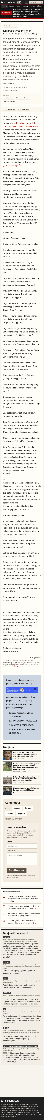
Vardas (9, 841)
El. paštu (26, 98)
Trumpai (11, 6)
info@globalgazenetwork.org (14, 1112)
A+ (19, 109)
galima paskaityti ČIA (12, 165)
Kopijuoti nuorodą (9, 102)
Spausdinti (25, 109)
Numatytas (11, 109)
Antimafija (25, 6)
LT (26, 2)
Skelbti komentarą (16, 870)
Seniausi (28, 808)
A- (5, 109)
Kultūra (33, 6)
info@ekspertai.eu (17, 666)
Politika (18, 6)
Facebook (10, 98)
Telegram (19, 98)
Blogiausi (21, 814)
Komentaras (11, 851)
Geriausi (10, 814)
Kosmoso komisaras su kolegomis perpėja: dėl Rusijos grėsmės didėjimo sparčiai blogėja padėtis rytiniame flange (27, 12)
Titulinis (4, 6)
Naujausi (17, 808)
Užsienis (39, 6)
